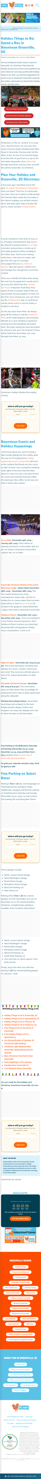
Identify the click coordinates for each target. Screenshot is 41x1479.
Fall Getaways (10, 1385)
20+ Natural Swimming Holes (20, 1375)
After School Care (11, 1288)
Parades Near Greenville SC (16, 1065)
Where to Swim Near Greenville (20, 1380)
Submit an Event (9, 1420)
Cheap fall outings (29, 1385)
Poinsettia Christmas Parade (13, 683)
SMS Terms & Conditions (20, 1427)
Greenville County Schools (20, 1282)
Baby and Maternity (29, 1319)
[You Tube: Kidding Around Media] (20, 1243)
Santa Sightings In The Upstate (18, 1062)
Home (3, 28)
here (33, 1453)
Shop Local (20, 1364)
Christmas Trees (20, 1329)
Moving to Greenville (21, 1303)
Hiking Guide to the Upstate (20, 1369)
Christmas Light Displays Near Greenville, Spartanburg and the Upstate (18, 1049)
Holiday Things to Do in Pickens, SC (19, 1022)
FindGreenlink (14, 300)
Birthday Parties (20, 1267)
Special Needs (10, 1319)
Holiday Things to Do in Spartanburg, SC (21, 1018)
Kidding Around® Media (24, 1423)
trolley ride (31, 161)
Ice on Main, (6, 540)
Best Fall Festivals (20, 1390)
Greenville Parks (13, 1324)
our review (27, 603)
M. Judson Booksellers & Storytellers (22, 188)
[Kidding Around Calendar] (20, 1234)
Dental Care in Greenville (20, 1313)
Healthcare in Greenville (20, 1308)
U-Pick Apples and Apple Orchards (20, 1339)
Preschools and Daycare (20, 1272)
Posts (9, 28)
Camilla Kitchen (29, 207)
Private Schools (20, 1277)
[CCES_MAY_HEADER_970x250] (20, 22)
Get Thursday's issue (20, 1218)
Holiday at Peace (8, 615)
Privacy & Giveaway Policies (26, 1420)
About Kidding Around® (15, 1417)
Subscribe (28, 1417)
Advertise (10, 1423)
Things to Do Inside (12, 1293)
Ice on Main (32, 245)
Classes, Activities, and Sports (20, 1298)
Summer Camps (30, 1288)
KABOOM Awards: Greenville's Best (20, 1334)
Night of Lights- (8, 663)
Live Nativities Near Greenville (17, 1068)
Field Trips (29, 1324)
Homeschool (30, 1293)
